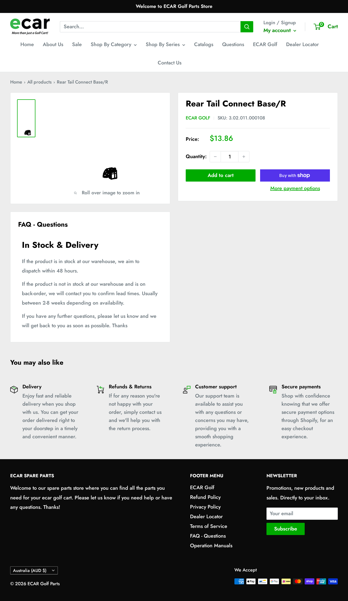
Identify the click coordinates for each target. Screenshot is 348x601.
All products (39, 82)
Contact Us (169, 62)
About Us (53, 44)
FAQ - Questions (208, 536)
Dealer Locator (302, 44)
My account (277, 30)
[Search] (246, 26)
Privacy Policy (205, 507)
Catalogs (203, 44)
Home (27, 44)
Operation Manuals (211, 545)
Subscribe (285, 528)
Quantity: (196, 156)
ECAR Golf (265, 44)
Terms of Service (208, 526)
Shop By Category (111, 44)
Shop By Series (163, 44)
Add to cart (221, 175)
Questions (233, 44)
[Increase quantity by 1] (243, 156)
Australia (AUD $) (29, 570)
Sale (77, 44)
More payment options (295, 188)
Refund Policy (205, 497)
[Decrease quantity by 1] (215, 156)
